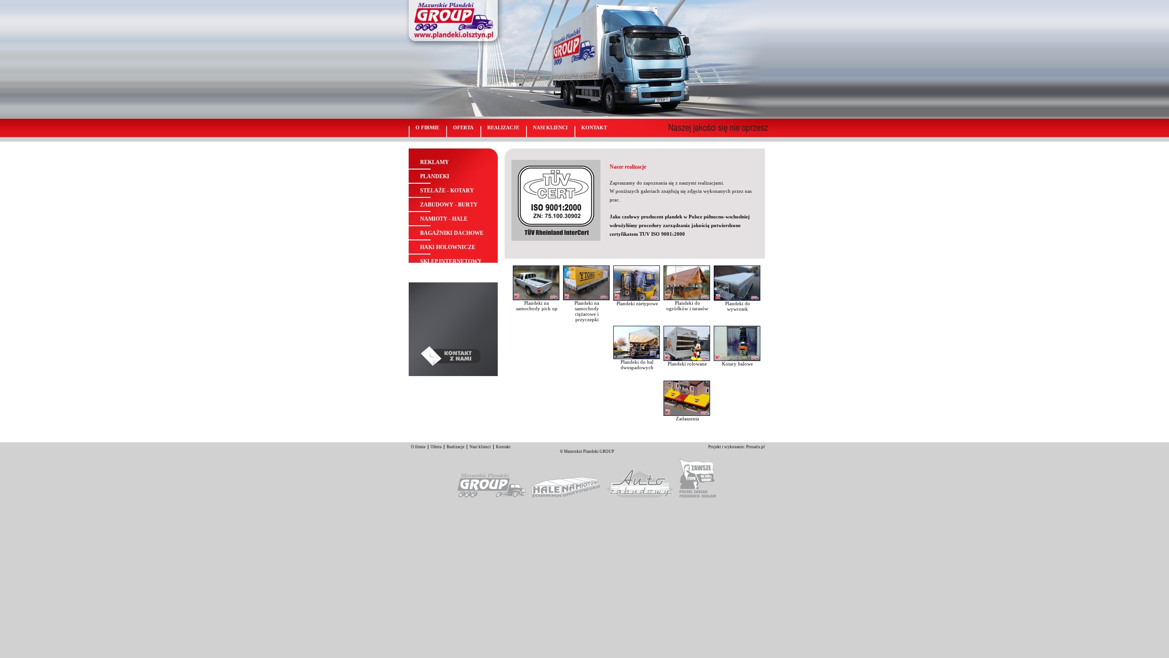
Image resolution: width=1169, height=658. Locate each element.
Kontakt (594, 127)
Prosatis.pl (755, 447)
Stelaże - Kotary (447, 190)
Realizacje (503, 127)
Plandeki (434, 176)
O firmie (427, 127)
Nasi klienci (550, 127)
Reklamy (434, 162)
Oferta (463, 127)
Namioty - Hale (444, 219)
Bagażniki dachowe (452, 233)
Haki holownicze (447, 247)
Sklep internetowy (451, 261)
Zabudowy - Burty (449, 205)
